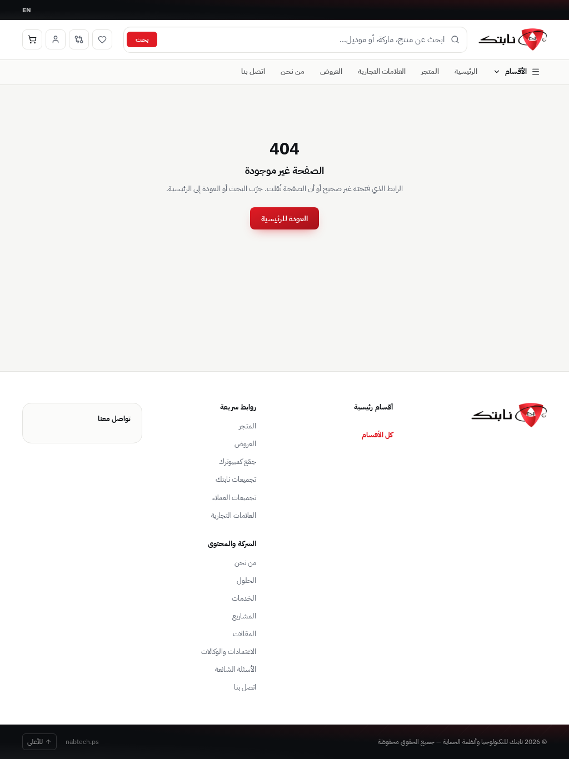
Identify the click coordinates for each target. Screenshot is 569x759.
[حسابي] (56, 39)
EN (26, 10)
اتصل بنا (253, 71)
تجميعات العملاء (234, 497)
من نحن (293, 71)
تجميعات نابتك (236, 479)
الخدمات (244, 598)
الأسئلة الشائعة (235, 669)
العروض (331, 71)
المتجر (430, 71)
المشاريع (244, 616)
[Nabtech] (512, 39)
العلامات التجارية (382, 71)
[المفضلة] (102, 39)
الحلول (246, 580)
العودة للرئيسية (284, 218)
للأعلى (35, 741)
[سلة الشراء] (32, 39)
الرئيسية (466, 71)
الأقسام (516, 71)
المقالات (244, 633)
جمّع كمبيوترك (237, 461)
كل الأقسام (377, 434)
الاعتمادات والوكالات (228, 651)
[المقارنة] (79, 39)
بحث (142, 39)
